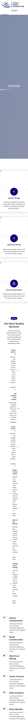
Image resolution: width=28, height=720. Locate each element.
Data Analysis (16, 693)
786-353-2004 (14, 11)
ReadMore (13, 422)
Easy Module (16, 709)
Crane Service (16, 676)
